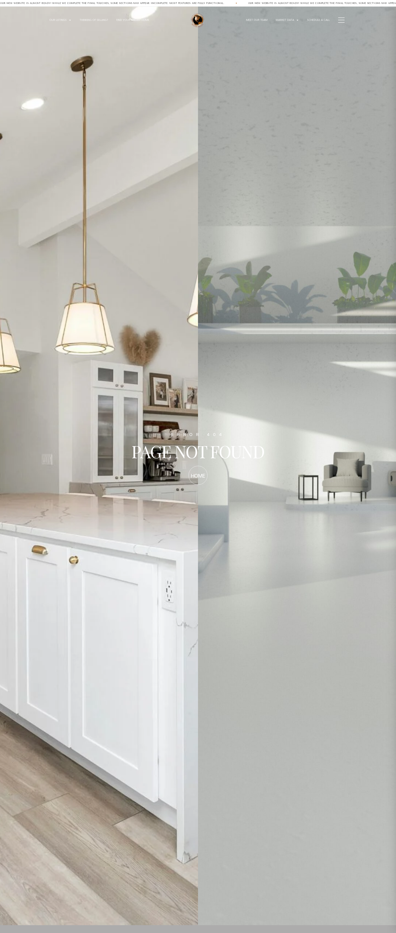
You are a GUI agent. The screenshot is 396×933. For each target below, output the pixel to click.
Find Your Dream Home (132, 20)
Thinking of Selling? (94, 20)
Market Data (285, 20)
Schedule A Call (318, 20)
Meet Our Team (257, 20)
